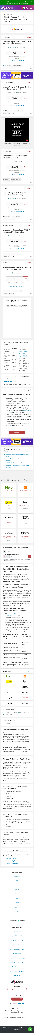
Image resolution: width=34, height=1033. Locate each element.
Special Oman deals (17, 936)
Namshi (25, 523)
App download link (17, 999)
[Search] (27, 8)
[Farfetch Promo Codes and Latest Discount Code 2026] (25, 703)
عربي (19, 8)
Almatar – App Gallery (12, 863)
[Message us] (30, 1029)
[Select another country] (23, 8)
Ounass (8, 540)
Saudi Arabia (17, 876)
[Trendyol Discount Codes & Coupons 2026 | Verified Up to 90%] (25, 532)
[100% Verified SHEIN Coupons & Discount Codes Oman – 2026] (9, 703)
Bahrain (17, 889)
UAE (17, 880)
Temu (25, 493)
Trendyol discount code (17, 962)
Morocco (17, 911)
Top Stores (7, 671)
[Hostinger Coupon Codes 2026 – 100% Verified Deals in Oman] (9, 517)
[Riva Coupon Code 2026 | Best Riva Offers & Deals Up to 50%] (9, 697)
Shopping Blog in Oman (17, 940)
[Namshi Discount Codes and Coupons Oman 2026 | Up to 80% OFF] (25, 517)
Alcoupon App (17, 995)
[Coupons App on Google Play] (19, 1004)
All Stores (9, 14)
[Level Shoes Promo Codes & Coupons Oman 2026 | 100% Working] (25, 502)
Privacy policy (17, 953)
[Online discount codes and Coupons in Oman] (4, 14)
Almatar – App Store (11, 858)
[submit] (29, 556)
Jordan (17, 907)
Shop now (17, 432)
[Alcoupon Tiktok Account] (22, 989)
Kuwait (17, 885)
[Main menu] (31, 8)
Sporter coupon (17, 975)
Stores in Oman (17, 931)
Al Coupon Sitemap (17, 944)
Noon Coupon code (17, 967)
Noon (9, 508)
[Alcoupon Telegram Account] (26, 989)
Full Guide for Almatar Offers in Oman (16, 463)
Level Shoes (25, 508)
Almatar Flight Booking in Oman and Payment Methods (18, 459)
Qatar (17, 898)
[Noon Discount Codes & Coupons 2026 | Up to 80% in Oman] (9, 502)
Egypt (17, 902)
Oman (17, 894)
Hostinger (9, 525)
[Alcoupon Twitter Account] (12, 989)
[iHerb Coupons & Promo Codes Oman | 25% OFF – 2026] (9, 487)
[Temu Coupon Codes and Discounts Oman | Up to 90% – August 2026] (25, 487)
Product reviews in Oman (17, 971)
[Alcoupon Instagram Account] (7, 989)
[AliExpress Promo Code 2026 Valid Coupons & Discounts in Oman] (25, 697)
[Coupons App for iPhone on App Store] (23, 1004)
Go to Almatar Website (16, 60)
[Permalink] (3, 66)
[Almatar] (17, 29)
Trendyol (25, 538)
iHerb (9, 493)
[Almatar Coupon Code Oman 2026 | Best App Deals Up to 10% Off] (17, 130)
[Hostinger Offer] (17, 75)
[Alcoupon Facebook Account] (17, 989)
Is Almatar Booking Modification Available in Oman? (17, 455)
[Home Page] (7, 7)
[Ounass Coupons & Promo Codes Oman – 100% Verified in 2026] (9, 532)
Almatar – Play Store (11, 861)
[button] (31, 2)
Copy (25, 53)
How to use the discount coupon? (17, 958)
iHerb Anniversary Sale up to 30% (16, 1)
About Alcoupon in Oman (17, 949)
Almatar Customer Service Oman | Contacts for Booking (17, 466)
